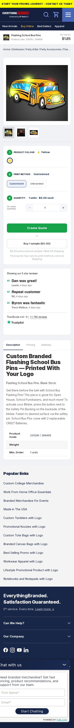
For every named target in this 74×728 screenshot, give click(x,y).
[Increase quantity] (63, 207)
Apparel (59, 26)
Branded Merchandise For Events (26, 501)
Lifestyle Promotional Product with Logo (30, 570)
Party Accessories (50, 49)
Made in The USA (15, 509)
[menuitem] (10, 26)
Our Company (13, 636)
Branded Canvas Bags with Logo (25, 544)
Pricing (30, 344)
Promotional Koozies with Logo (24, 526)
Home (6, 49)
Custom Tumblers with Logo (22, 518)
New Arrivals (9, 26)
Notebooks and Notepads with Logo (28, 579)
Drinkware (18, 49)
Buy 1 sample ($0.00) (37, 243)
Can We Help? (13, 623)
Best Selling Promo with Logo (23, 553)
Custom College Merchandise (23, 483)
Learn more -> (44, 609)
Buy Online (27, 26)
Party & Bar (32, 49)
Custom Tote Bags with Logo (23, 535)
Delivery (46, 344)
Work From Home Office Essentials (27, 492)
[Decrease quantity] (29, 207)
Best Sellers (44, 26)
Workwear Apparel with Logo (23, 561)
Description (13, 344)
